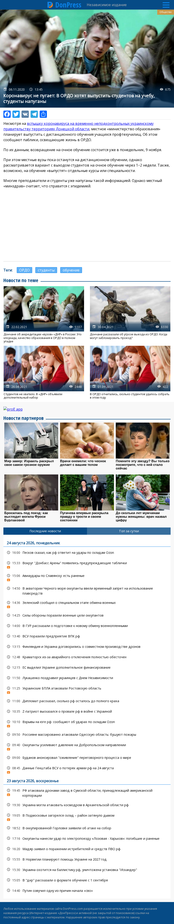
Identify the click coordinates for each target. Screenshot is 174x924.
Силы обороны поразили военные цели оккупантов (87, 615)
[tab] (45, 531)
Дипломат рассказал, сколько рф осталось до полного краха (87, 701)
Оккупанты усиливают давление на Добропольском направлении (87, 746)
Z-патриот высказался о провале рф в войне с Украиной (87, 711)
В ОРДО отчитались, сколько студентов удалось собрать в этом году (130, 372)
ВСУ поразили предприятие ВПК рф (87, 636)
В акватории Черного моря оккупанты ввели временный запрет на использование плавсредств (87, 590)
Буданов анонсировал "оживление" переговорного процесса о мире (87, 757)
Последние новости (45, 531)
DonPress (68, 4)
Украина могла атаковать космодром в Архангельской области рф (87, 805)
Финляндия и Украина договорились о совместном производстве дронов (87, 646)
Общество (166, 12)
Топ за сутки (129, 531)
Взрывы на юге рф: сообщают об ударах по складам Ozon (87, 723)
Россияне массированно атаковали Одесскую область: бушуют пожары (87, 734)
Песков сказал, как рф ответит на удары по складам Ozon (87, 552)
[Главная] (50, 5)
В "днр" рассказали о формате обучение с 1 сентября (87, 880)
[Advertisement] (87, 225)
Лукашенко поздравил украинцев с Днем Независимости (87, 677)
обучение (71, 270)
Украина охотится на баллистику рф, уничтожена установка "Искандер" (87, 869)
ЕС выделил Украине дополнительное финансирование (87, 667)
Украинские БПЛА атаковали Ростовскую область (87, 689)
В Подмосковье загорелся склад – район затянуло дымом (87, 816)
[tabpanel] (87, 716)
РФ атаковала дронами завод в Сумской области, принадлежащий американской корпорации (87, 792)
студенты (46, 270)
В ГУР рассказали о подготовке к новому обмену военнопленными (87, 625)
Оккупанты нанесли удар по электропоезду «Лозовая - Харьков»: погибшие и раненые (87, 838)
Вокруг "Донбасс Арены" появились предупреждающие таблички (87, 564)
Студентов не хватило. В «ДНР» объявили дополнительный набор (43, 372)
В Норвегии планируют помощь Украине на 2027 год (87, 859)
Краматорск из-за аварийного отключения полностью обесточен (87, 657)
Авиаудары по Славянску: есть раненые (87, 577)
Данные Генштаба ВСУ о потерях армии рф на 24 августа (87, 769)
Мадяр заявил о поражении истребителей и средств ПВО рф (87, 849)
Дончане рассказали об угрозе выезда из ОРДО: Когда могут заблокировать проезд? (130, 314)
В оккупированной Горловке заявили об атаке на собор (87, 828)
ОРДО (24, 270)
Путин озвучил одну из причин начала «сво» (87, 890)
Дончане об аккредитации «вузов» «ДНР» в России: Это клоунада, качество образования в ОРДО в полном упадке (43, 314)
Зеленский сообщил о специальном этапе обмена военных (87, 604)
